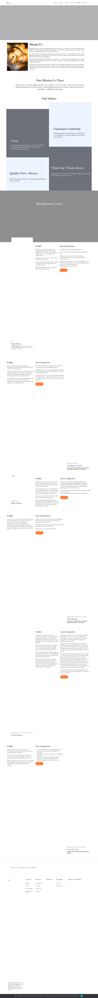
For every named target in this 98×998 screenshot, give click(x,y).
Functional (38, 888)
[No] (96, 996)
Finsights (78, 2)
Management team (29, 892)
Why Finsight (29, 888)
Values (27, 886)
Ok (81, 996)
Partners (72, 2)
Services (67, 2)
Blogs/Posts (59, 886)
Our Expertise (38, 883)
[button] (63, 270)
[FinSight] (9, 3)
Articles (58, 883)
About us (60, 2)
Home (55, 2)
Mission (28, 883)
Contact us (85, 2)
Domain (38, 886)
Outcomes (37, 891)
